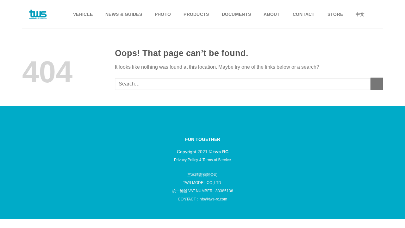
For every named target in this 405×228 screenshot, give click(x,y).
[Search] (380, 14)
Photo (163, 14)
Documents (236, 14)
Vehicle (83, 14)
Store (335, 14)
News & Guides (123, 14)
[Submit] (377, 84)
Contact (304, 14)
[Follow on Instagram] (197, 128)
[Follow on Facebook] (186, 128)
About (272, 14)
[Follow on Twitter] (208, 128)
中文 (360, 14)
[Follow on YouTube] (218, 128)
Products (196, 14)
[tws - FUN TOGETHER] (38, 14)
